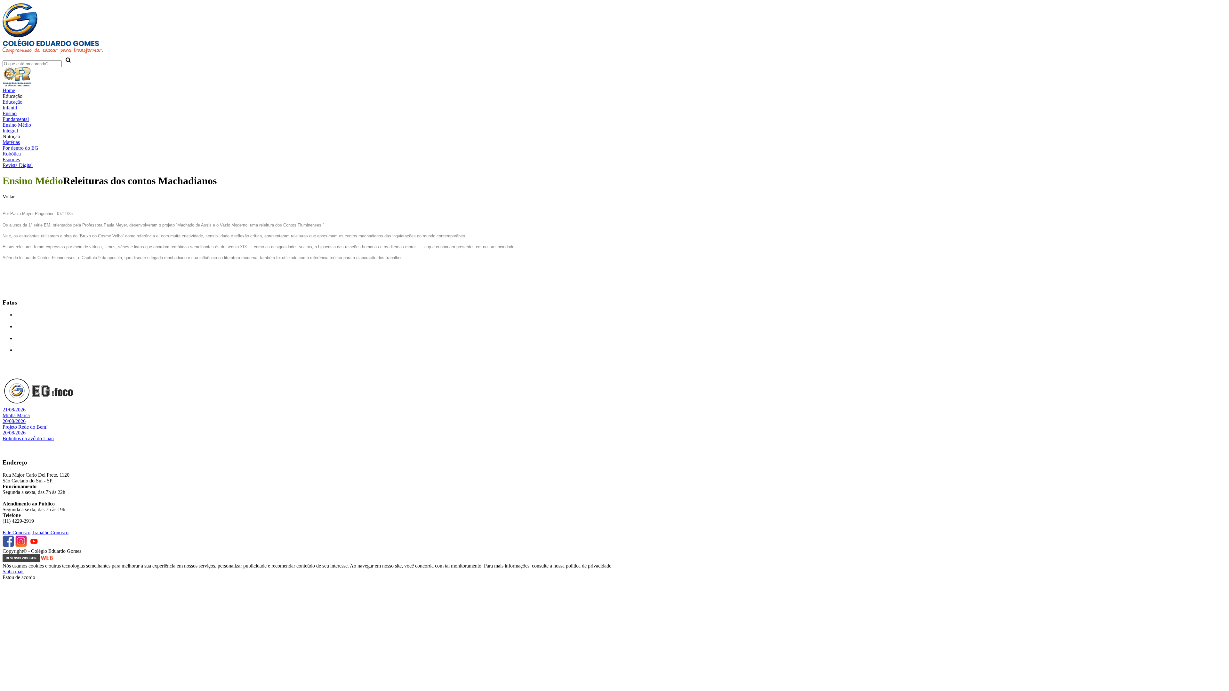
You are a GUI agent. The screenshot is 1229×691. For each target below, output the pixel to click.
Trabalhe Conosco (50, 532)
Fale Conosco (16, 532)
